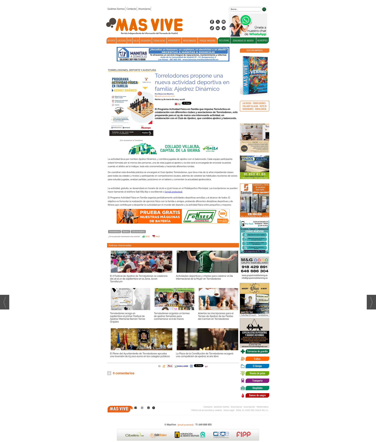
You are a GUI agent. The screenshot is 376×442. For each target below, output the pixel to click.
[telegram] (223, 29)
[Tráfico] (254, 359)
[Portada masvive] (254, 75)
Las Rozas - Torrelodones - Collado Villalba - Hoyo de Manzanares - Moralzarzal (254, 105)
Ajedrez (126, 232)
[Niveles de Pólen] (254, 373)
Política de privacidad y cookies (206, 410)
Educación (146, 40)
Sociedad (121, 40)
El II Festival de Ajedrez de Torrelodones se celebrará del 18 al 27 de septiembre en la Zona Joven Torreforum (138, 279)
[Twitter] (218, 23)
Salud (136, 40)
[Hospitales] (254, 388)
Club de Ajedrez (138, 232)
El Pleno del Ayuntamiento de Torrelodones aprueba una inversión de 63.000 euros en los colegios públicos (140, 355)
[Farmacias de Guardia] (254, 351)
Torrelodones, (118, 70)
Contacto (131, 8)
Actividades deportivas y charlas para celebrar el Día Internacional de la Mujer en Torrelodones (204, 277)
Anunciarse (144, 8)
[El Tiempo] (254, 366)
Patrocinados (189, 40)
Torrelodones (114, 232)
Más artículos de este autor (165, 96)
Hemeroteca (262, 406)
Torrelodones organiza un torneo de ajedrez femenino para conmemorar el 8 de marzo (172, 316)
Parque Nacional (208, 40)
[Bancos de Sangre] (254, 395)
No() (157, 236)
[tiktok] (212, 29)
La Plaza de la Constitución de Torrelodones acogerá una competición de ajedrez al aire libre (204, 355)
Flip (178, 104)
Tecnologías (159, 40)
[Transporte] (254, 381)
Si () (147, 236)
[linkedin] (218, 29)
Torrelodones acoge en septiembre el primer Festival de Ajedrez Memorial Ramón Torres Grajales (127, 317)
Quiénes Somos (116, 8)
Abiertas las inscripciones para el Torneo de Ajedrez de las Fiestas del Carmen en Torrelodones (215, 316)
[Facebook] (212, 23)
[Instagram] (223, 23)
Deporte (111, 40)
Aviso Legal (229, 410)
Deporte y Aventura (142, 70)
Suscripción (249, 406)
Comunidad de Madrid (243, 40)
